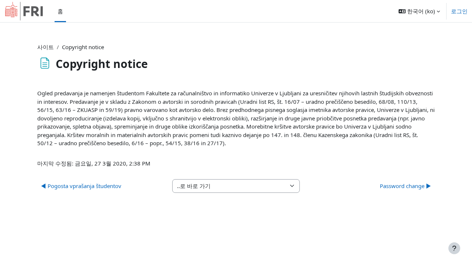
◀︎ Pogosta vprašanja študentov (81, 186)
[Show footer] (454, 248)
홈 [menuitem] (60, 11)
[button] (419, 11)
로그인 (459, 11)
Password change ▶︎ (405, 186)
